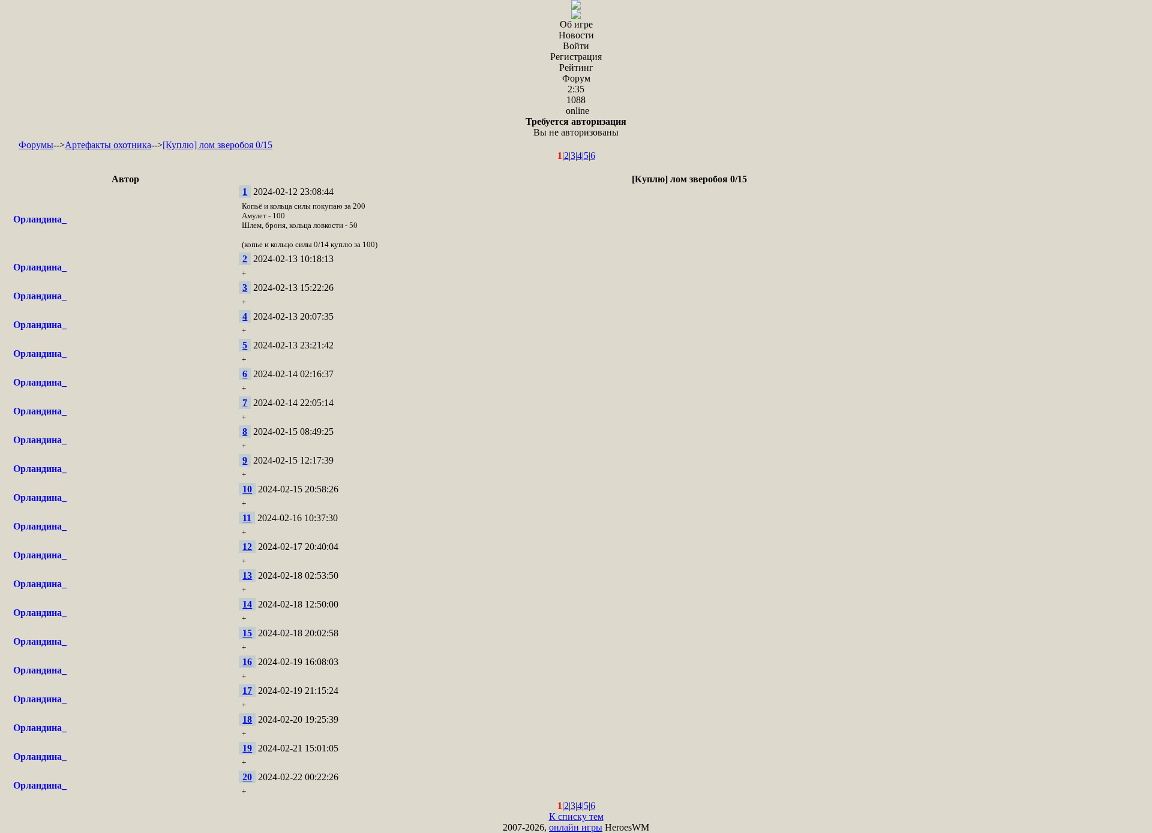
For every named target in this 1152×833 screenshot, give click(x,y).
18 (247, 719)
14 (247, 604)
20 (247, 777)
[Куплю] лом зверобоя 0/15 (217, 145)
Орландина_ (40, 219)
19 (247, 748)
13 (247, 575)
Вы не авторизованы (576, 126)
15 (247, 633)
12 (247, 547)
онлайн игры (575, 827)
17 (247, 690)
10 (247, 489)
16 (247, 662)
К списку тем (576, 816)
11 (246, 518)
